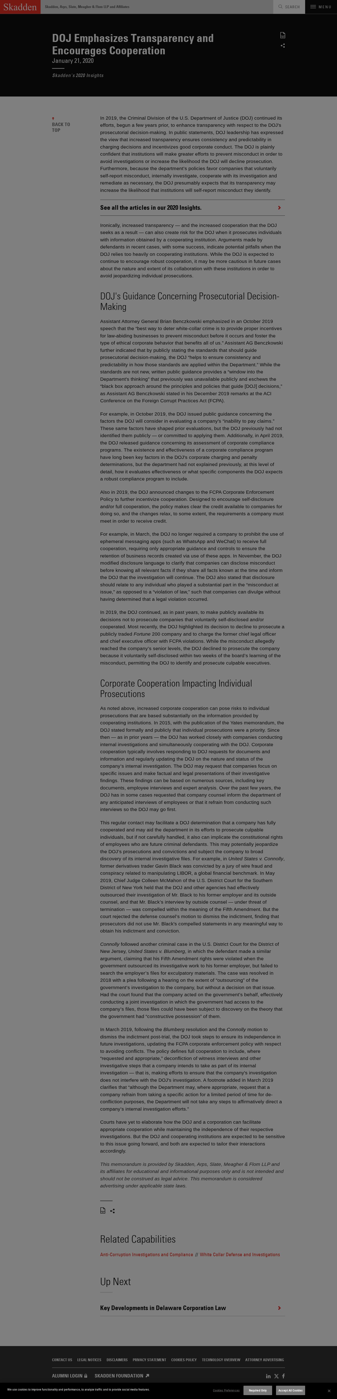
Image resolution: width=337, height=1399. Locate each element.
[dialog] (168, 1391)
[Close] (329, 1391)
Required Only (258, 1390)
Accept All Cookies (291, 1390)
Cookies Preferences (226, 1390)
